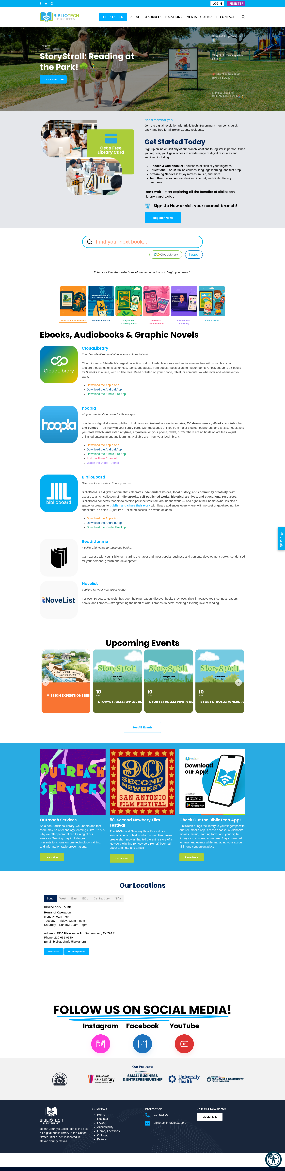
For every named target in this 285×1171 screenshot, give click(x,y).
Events (101, 1139)
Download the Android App (104, 389)
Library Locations (108, 1131)
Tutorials (281, 538)
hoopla (89, 408)
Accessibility (105, 1127)
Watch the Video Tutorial (103, 462)
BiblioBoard (93, 477)
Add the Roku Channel (102, 458)
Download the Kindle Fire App (106, 394)
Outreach (103, 1135)
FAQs (101, 1123)
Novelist (90, 583)
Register (102, 1118)
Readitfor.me (95, 541)
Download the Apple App (103, 385)
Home (101, 1114)
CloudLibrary (95, 348)
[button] (273, 1159)
